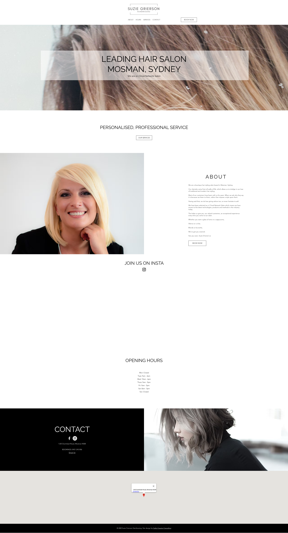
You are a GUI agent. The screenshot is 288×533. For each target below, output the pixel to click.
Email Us (72, 453)
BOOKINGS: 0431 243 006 (72, 449)
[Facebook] (69, 438)
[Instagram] (144, 269)
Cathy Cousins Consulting (162, 528)
